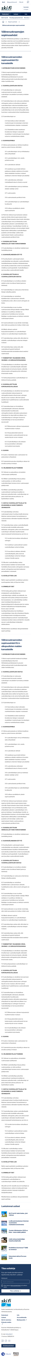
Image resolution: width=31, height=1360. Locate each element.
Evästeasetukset (8, 1346)
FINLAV (21, 2)
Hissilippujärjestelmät (16, 18)
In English (26, 9)
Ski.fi (3, 2)
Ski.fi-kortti (4, 18)
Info (26, 14)
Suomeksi (26, 7)
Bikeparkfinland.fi (12, 2)
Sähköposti (4, 1278)
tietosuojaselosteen (16, 1285)
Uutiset (16, 14)
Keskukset (5, 14)
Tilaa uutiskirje (14, 1291)
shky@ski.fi (9, 1334)
